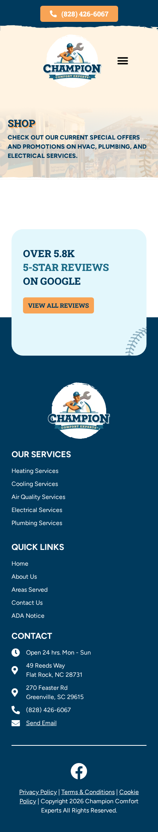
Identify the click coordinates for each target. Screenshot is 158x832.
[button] (122, 61)
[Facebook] (79, 771)
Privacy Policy (38, 792)
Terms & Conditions (88, 792)
